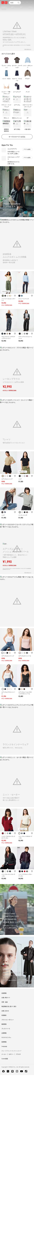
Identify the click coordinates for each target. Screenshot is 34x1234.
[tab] (4, 7)
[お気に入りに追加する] (15, 296)
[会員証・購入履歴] (23, 3)
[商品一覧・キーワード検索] (31, 3)
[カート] (27, 3)
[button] (8, 282)
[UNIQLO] (4, 3)
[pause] (32, 192)
